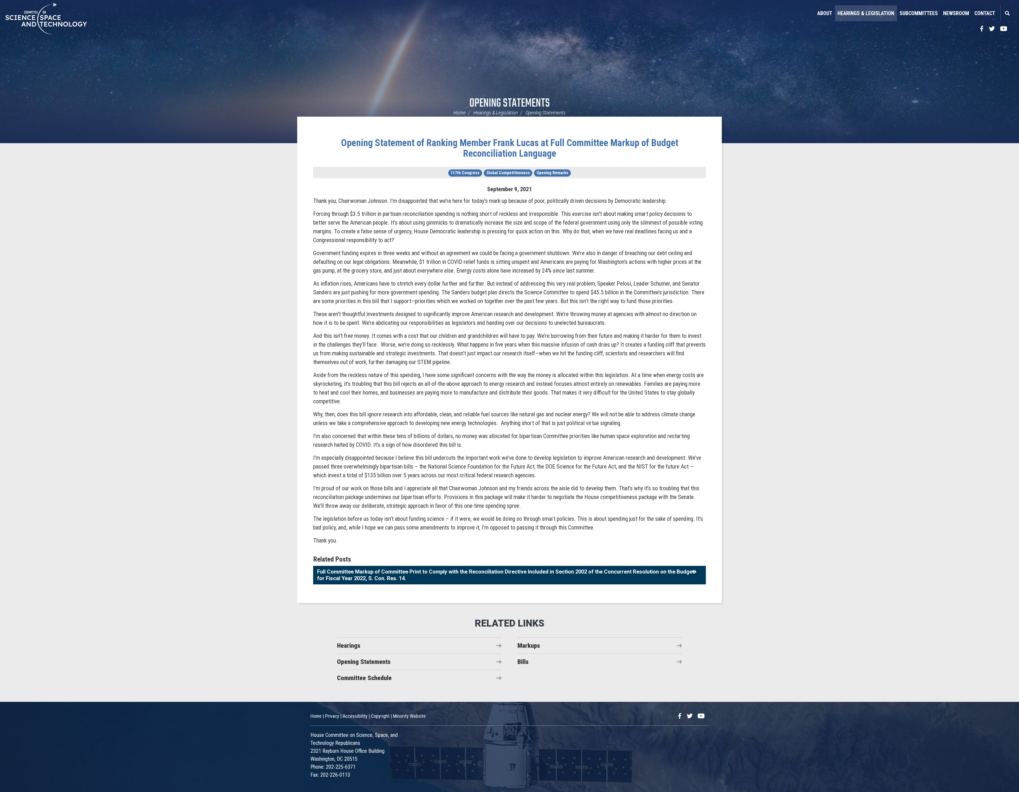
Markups (528, 645)
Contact (984, 13)
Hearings (348, 645)
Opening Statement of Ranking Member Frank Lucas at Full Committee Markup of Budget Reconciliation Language (509, 148)
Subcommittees (919, 13)
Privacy (332, 716)
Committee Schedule (364, 678)
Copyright (380, 716)
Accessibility (355, 716)
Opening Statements (509, 103)
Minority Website (409, 716)
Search (1007, 13)
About (824, 13)
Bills (523, 662)
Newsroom (956, 13)
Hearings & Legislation (865, 13)
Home (460, 113)
